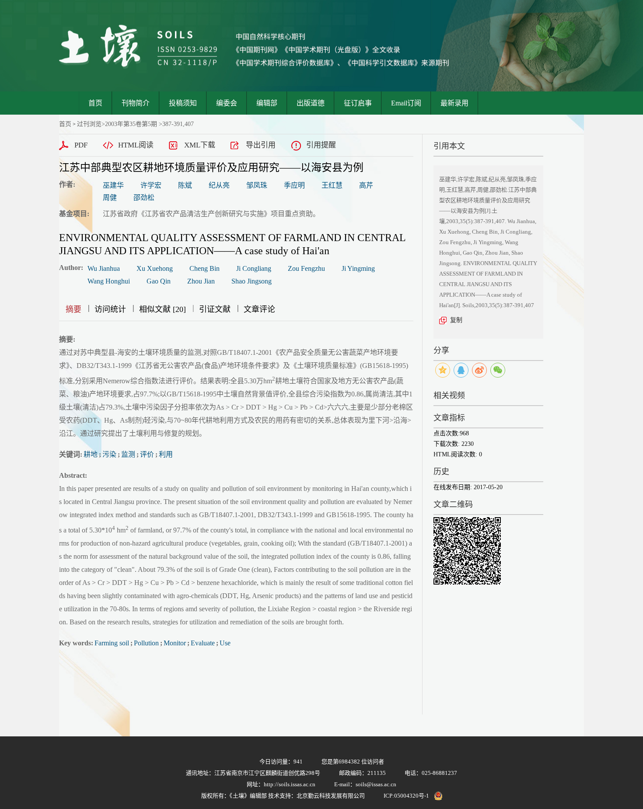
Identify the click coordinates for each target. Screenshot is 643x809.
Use (225, 643)
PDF (80, 145)
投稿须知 (183, 103)
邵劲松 (143, 197)
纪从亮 (219, 185)
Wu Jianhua (103, 268)
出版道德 (311, 103)
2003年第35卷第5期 (131, 124)
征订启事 (358, 103)
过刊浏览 (89, 124)
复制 (456, 320)
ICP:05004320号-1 (406, 795)
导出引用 (261, 145)
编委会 (226, 103)
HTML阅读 (136, 145)
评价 (147, 454)
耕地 (91, 454)
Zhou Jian (201, 281)
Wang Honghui (108, 281)
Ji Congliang (253, 268)
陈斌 (185, 185)
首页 (95, 103)
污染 (109, 454)
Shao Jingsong (251, 281)
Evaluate (203, 643)
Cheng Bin (204, 268)
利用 (166, 454)
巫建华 (113, 185)
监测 (128, 454)
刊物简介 (136, 103)
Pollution (146, 643)
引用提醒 (321, 145)
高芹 (366, 185)
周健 (110, 197)
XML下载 (199, 145)
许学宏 (150, 185)
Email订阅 (406, 103)
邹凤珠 (256, 185)
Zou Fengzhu (306, 268)
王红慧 (332, 185)
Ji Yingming (358, 268)
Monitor (175, 643)
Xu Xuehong (154, 268)
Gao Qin (159, 281)
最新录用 (454, 103)
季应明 (294, 185)
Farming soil (111, 643)
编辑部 (266, 103)
